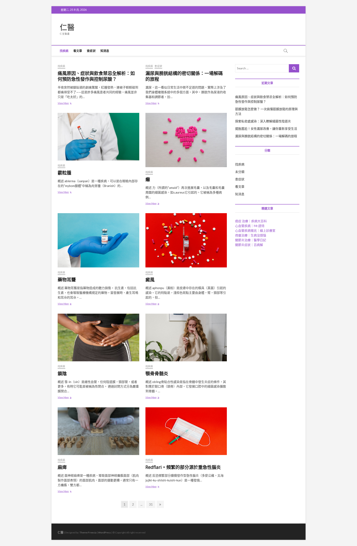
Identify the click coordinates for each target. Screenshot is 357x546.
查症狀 (91, 50)
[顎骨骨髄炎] (186, 337)
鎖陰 (62, 373)
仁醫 (67, 27)
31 (152, 504)
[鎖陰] (98, 337)
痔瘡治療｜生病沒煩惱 (250, 235)
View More (66, 103)
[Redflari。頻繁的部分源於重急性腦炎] (186, 431)
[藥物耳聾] (98, 240)
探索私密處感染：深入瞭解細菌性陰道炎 (263, 121)
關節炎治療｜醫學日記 (250, 240)
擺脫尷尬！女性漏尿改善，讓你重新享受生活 (266, 128)
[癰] (186, 140)
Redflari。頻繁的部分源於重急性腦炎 (183, 467)
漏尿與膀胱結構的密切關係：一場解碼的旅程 (184, 76)
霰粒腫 (64, 172)
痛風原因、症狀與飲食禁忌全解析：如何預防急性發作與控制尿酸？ (96, 76)
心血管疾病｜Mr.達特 (249, 226)
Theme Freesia (88, 532)
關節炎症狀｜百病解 (249, 245)
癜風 (150, 279)
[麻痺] (98, 431)
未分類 (239, 172)
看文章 (77, 50)
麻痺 (62, 467)
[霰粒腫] (98, 137)
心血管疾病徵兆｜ (255, 230)
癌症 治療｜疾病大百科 (251, 221)
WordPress (104, 532)
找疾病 (64, 50)
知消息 (104, 50)
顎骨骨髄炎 (156, 373)
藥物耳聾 (67, 279)
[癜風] (186, 240)
